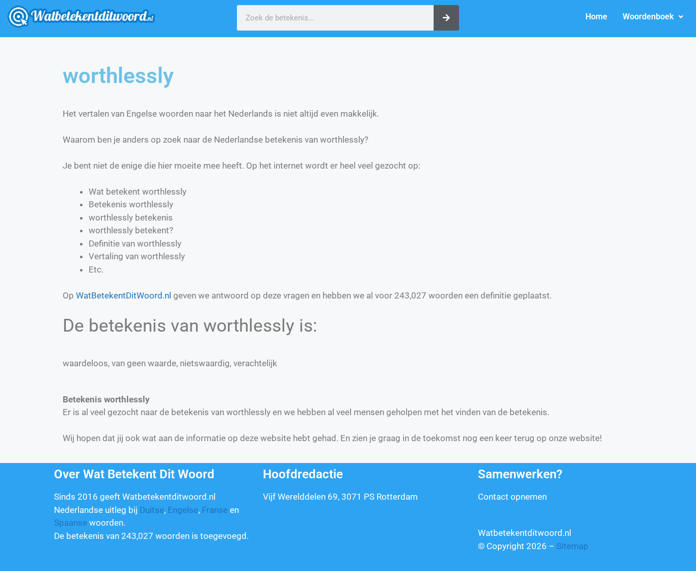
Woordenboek (648, 16)
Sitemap (572, 546)
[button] (653, 17)
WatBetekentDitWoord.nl (123, 295)
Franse (215, 510)
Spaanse (70, 523)
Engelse (183, 510)
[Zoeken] (446, 18)
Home (596, 16)
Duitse (152, 510)
